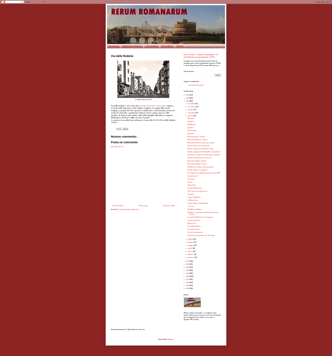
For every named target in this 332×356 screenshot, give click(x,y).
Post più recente (117, 206)
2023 (187, 261)
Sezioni (180, 46)
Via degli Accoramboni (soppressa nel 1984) (203, 173)
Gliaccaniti (191, 185)
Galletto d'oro (192, 200)
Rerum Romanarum (196, 85)
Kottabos (190, 121)
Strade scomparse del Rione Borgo (200, 149)
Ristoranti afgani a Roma (196, 161)
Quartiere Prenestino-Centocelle (152, 106)
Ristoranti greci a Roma (196, 137)
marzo (190, 251)
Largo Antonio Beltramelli (197, 203)
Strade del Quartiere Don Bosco (199, 158)
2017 (187, 279)
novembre (192, 107)
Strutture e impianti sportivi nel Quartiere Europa (203, 213)
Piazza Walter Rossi (194, 188)
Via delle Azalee (193, 229)
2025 (187, 98)
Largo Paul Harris (194, 197)
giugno (191, 242)
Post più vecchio (169, 206)
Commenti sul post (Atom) (128, 209)
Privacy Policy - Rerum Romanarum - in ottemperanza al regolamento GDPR (201, 55)
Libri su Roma (152, 46)
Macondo (191, 118)
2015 (187, 285)
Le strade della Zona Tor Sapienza (200, 217)
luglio (190, 239)
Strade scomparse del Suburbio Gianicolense (204, 152)
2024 (187, 101)
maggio (191, 245)
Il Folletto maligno (194, 209)
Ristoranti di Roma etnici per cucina (200, 143)
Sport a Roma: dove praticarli (198, 146)
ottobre (191, 110)
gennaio (191, 257)
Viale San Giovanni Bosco (197, 191)
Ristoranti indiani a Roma (197, 164)
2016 (187, 282)
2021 (187, 267)
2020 (187, 270)
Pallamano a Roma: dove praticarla (200, 167)
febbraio (191, 254)
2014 (187, 288)
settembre (191, 113)
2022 (187, 264)
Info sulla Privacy (117, 147)
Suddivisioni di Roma (132, 46)
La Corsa (190, 206)
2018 (187, 276)
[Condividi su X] (122, 129)
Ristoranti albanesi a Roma (197, 140)
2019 (187, 273)
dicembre (191, 104)
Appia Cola (191, 223)
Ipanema (190, 133)
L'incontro (191, 179)
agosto (190, 116)
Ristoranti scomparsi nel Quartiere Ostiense (203, 155)
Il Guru (190, 182)
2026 (187, 95)
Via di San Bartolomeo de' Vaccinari (201, 235)
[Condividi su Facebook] (124, 129)
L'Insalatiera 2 (192, 176)
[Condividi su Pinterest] (127, 129)
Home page (114, 46)
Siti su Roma (167, 46)
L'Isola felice (192, 131)
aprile (190, 248)
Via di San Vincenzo (195, 232)
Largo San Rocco (193, 220)
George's (190, 194)
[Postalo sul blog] (119, 129)
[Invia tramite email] (117, 129)
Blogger (170, 339)
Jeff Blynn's (191, 124)
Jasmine (190, 128)
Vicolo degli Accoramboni (197, 170)
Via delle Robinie (194, 226)
